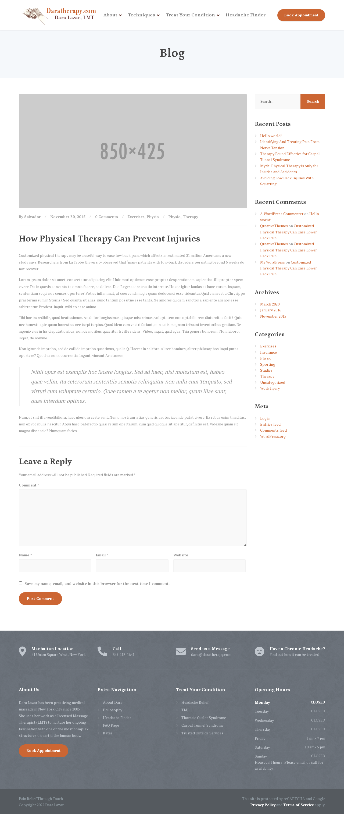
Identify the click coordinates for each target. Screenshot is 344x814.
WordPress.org (273, 436)
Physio (153, 216)
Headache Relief (195, 702)
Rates (108, 732)
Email (102, 554)
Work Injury (270, 388)
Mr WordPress (272, 262)
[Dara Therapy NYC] (59, 15)
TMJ (185, 709)
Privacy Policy (262, 804)
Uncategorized (272, 382)
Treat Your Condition (190, 15)
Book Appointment (301, 15)
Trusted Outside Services (202, 732)
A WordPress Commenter (281, 213)
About (110, 15)
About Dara (112, 702)
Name (25, 554)
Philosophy (112, 709)
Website (180, 554)
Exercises (136, 216)
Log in (265, 418)
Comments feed (273, 430)
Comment (29, 485)
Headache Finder (246, 15)
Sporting (267, 364)
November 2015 (273, 316)
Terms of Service (298, 804)
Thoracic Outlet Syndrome (203, 717)
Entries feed (270, 424)
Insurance (268, 352)
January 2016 (270, 309)
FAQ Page (111, 725)
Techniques (141, 15)
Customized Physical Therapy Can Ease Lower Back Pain (288, 231)
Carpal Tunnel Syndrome (202, 725)
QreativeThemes (274, 225)
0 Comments (106, 216)
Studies (266, 370)
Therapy (190, 216)
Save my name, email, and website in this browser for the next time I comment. (97, 583)
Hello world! (271, 135)
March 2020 (270, 304)
